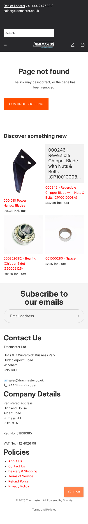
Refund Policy (18, 481)
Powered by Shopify (60, 500)
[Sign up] (77, 316)
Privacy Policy (18, 486)
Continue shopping (26, 104)
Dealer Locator (14, 6)
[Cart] (83, 45)
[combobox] (29, 33)
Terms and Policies (44, 509)
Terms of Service (20, 476)
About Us (15, 461)
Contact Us (16, 466)
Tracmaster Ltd (36, 500)
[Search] (48, 33)
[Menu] (5, 45)
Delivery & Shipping (22, 471)
